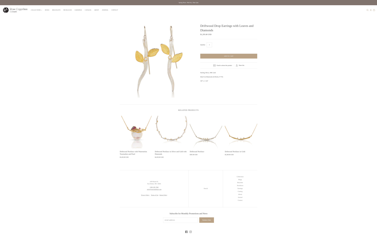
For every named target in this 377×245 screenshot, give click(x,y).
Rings (47, 10)
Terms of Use (154, 195)
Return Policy (163, 195)
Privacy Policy (145, 195)
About (96, 10)
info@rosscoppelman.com (154, 189)
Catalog (88, 10)
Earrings (78, 10)
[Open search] (368, 10)
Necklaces (67, 10)
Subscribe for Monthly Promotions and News (188, 213)
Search (206, 188)
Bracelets (56, 10)
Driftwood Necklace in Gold (235, 152)
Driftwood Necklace (197, 152)
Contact (114, 10)
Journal (105, 10)
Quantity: (202, 45)
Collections (36, 10)
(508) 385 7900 (154, 187)
